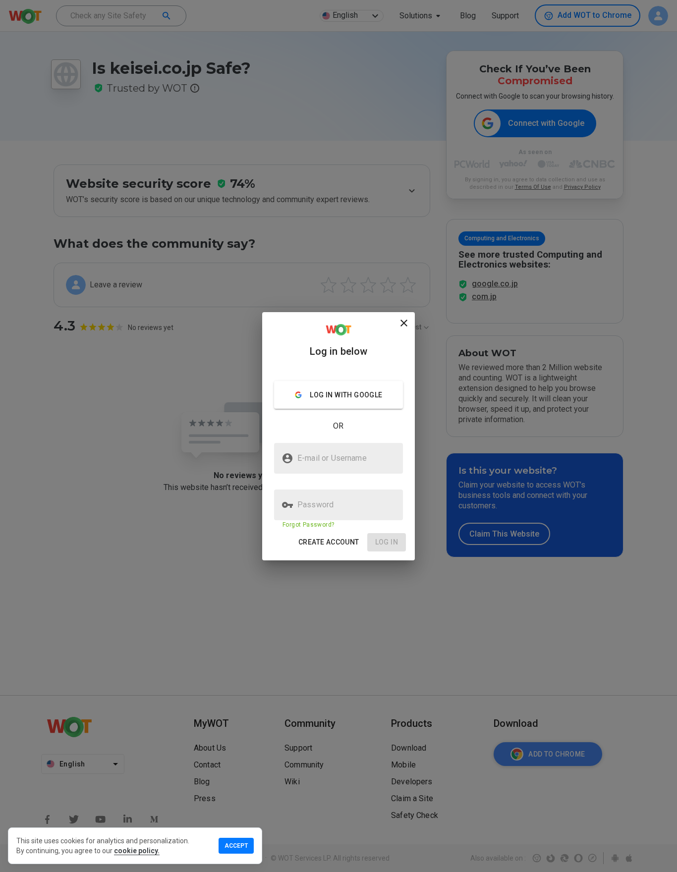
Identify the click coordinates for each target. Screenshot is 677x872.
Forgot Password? (308, 524)
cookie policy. (137, 851)
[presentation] (338, 436)
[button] (328, 542)
